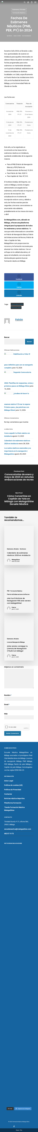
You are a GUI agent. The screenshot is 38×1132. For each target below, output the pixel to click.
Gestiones (23, 549)
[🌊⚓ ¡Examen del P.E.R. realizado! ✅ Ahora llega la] (19, 1000)
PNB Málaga (27, 761)
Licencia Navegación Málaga (16, 642)
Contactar (8, 794)
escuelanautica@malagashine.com (17, 829)
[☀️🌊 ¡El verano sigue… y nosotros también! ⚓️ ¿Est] (19, 869)
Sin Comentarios (26, 35)
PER (8, 591)
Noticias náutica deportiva (14, 798)
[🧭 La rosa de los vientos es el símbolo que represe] (19, 1048)
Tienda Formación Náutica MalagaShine (14, 808)
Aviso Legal (8, 781)
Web (5, 714)
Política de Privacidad (12, 790)
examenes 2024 (16, 307)
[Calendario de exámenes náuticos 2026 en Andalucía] (19, 545)
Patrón (10, 35)
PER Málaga (8, 764)
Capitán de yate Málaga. (13, 767)
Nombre (8, 695)
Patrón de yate (19, 764)
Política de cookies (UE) (13, 785)
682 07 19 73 (9, 833)
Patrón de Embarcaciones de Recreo (18, 594)
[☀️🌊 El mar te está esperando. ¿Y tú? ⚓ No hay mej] (19, 955)
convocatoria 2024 (17, 304)
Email (7, 704)
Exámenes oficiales (19, 10)
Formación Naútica (19, 13)
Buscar (7, 337)
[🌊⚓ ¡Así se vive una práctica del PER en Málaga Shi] (19, 913)
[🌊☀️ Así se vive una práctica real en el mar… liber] (19, 1089)
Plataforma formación (12, 803)
